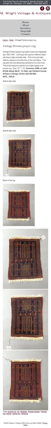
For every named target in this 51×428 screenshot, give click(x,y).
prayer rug (16, 414)
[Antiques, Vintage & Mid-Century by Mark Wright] (25, 15)
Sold (11, 40)
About (25, 25)
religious (24, 414)
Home (25, 22)
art (18, 412)
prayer (8, 414)
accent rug (12, 412)
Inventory (25, 28)
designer (23, 412)
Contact (25, 34)
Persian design (34, 412)
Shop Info (25, 31)
